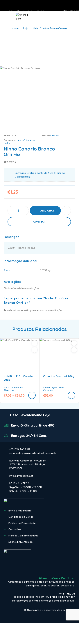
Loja (25, 28)
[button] (71, 395)
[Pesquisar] (55, 17)
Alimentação (50, 387)
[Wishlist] (67, 16)
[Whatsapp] (46, 569)
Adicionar (47, 210)
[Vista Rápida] (34, 350)
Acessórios (23, 140)
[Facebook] (33, 569)
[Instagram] (39, 569)
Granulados (17, 387)
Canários (48, 390)
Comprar (39, 221)
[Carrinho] (73, 16)
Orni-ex (54, 135)
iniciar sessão (21, 310)
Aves (32, 140)
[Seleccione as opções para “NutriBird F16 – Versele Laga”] (32, 395)
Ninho (7, 143)
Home (15, 28)
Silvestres (9, 390)
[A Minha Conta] (61, 16)
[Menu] (8, 16)
